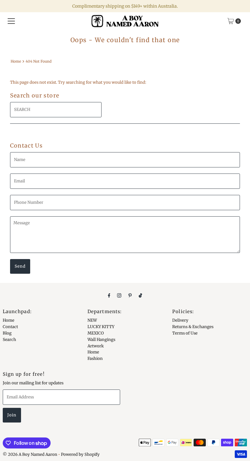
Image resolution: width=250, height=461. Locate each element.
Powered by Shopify (80, 454)
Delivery (180, 320)
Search (9, 339)
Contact (10, 326)
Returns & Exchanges (192, 326)
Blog (7, 333)
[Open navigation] (11, 21)
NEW (92, 320)
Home (16, 61)
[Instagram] (119, 295)
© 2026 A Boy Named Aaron (30, 454)
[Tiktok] (140, 295)
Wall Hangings (101, 339)
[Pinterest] (130, 295)
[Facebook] (109, 295)
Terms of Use (185, 333)
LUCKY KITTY (101, 326)
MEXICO (96, 333)
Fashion (95, 358)
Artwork (96, 346)
